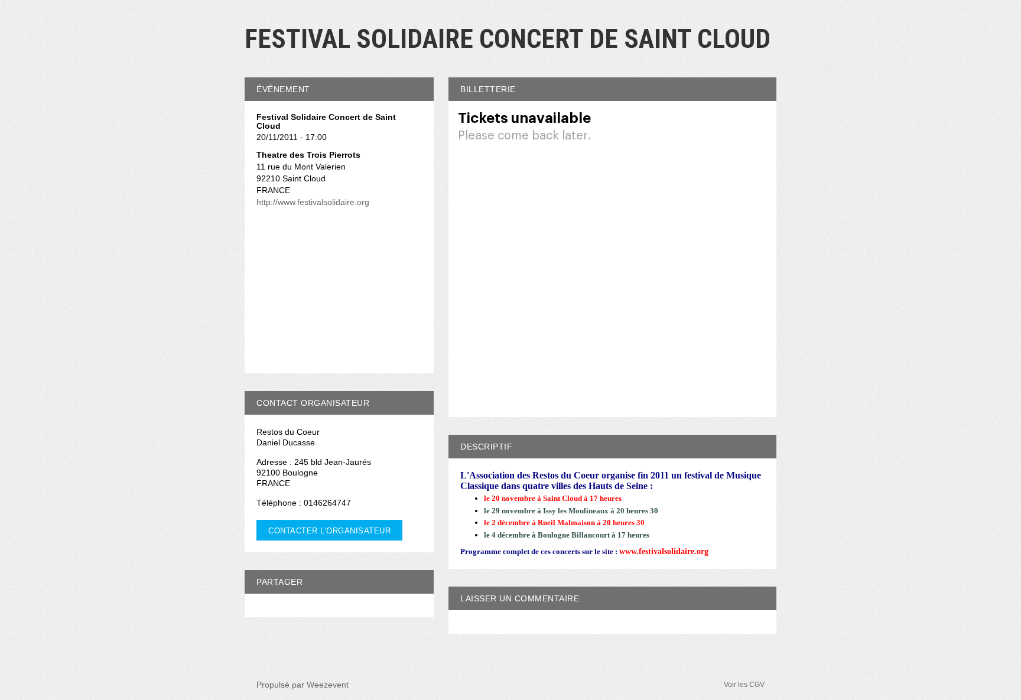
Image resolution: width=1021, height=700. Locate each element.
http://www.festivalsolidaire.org (312, 202)
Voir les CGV (744, 685)
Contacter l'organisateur (329, 530)
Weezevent (328, 684)
